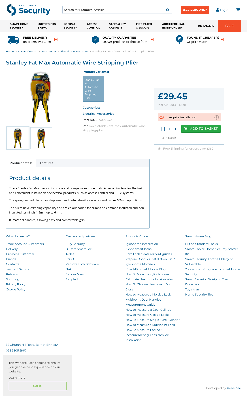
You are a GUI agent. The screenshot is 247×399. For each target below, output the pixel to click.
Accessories (48, 51)
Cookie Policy (15, 289)
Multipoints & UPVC (47, 25)
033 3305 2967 (195, 10)
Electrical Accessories (74, 51)
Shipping (12, 279)
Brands (11, 259)
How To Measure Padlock (143, 330)
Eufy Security (75, 244)
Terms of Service (17, 269)
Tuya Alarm (193, 289)
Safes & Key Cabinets (117, 25)
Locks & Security (70, 25)
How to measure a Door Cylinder (149, 309)
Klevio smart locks (138, 249)
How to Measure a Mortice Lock (148, 294)
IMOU (70, 259)
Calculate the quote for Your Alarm (150, 279)
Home (10, 51)
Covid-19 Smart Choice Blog (145, 269)
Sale (229, 26)
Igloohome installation (141, 244)
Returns (12, 274)
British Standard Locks (201, 244)
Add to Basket (204, 129)
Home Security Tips (199, 294)
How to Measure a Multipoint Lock (150, 325)
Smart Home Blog (198, 236)
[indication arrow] (56, 39)
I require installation (181, 117)
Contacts (12, 264)
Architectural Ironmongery (173, 25)
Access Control (93, 25)
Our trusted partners (81, 236)
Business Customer (20, 254)
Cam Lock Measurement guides (148, 254)
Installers (206, 25)
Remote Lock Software (82, 264)
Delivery (12, 249)
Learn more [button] (17, 377)
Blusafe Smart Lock (79, 249)
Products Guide (136, 236)
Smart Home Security (19, 25)
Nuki (69, 269)
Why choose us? (18, 236)
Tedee (70, 254)
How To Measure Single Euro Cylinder (152, 320)
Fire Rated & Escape (144, 25)
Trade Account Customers (25, 244)
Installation (133, 340)
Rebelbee (234, 388)
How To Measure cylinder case (147, 274)
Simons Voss (75, 274)
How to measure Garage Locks (147, 314)
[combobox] (117, 10)
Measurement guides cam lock (148, 335)
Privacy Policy (15, 284)
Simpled (72, 279)
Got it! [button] (37, 386)
